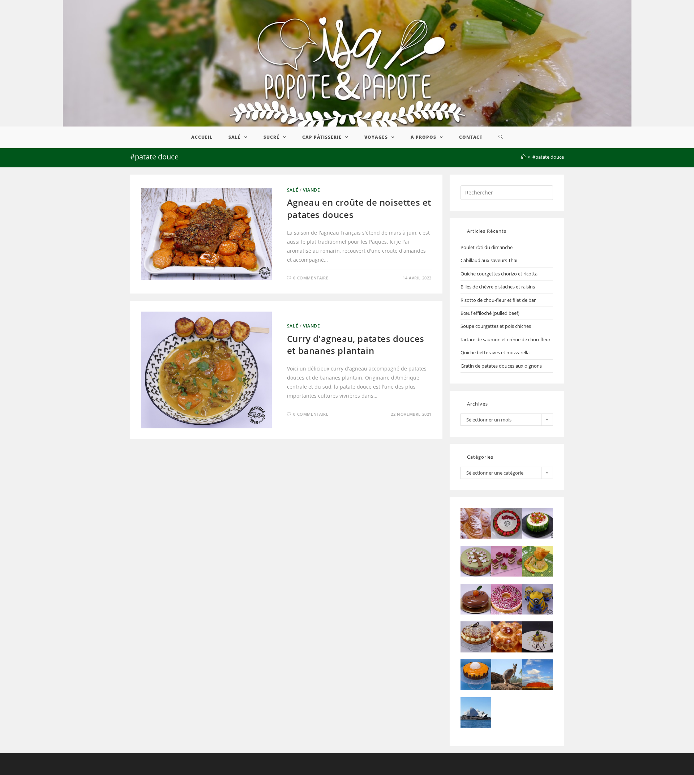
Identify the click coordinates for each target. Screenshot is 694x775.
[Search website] (500, 137)
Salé (292, 190)
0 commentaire (310, 278)
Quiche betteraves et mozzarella (495, 352)
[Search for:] (506, 192)
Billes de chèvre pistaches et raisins (497, 286)
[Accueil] (523, 157)
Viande (311, 190)
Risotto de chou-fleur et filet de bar (498, 300)
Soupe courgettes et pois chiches (495, 326)
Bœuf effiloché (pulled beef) (489, 313)
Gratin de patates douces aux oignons (501, 366)
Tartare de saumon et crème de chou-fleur (505, 339)
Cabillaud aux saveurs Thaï (488, 260)
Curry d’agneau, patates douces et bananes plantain (355, 345)
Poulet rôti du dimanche (486, 247)
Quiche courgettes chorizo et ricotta (498, 273)
